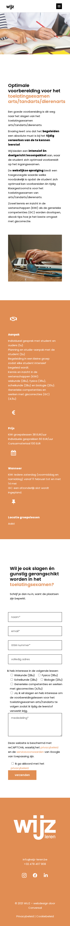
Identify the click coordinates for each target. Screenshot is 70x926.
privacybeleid (49, 747)
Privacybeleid (25, 916)
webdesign (40, 903)
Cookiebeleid (45, 916)
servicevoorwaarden (30, 752)
